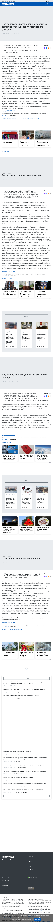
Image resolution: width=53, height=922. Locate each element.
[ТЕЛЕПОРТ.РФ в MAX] (39, 1)
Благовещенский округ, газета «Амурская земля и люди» (24, 118)
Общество (5, 118)
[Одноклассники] (48, 48)
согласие (25, 915)
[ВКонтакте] (46, 48)
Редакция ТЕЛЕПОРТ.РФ (8, 111)
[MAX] (44, 48)
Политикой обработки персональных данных (23, 919)
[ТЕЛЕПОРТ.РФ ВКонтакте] (43, 1)
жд (10, 442)
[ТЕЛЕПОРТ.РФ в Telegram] (41, 1)
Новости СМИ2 (6, 151)
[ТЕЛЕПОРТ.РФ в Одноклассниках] (45, 1)
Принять (37, 919)
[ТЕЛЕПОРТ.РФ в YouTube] (51, 1)
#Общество (24, 346)
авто (10, 278)
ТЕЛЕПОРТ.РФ (5, 115)
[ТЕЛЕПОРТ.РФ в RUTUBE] (49, 1)
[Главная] (8, 4)
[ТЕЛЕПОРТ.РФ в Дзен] (47, 1)
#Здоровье (18, 852)
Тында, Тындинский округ (16, 629)
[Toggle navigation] (49, 4)
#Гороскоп (19, 846)
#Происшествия (10, 346)
